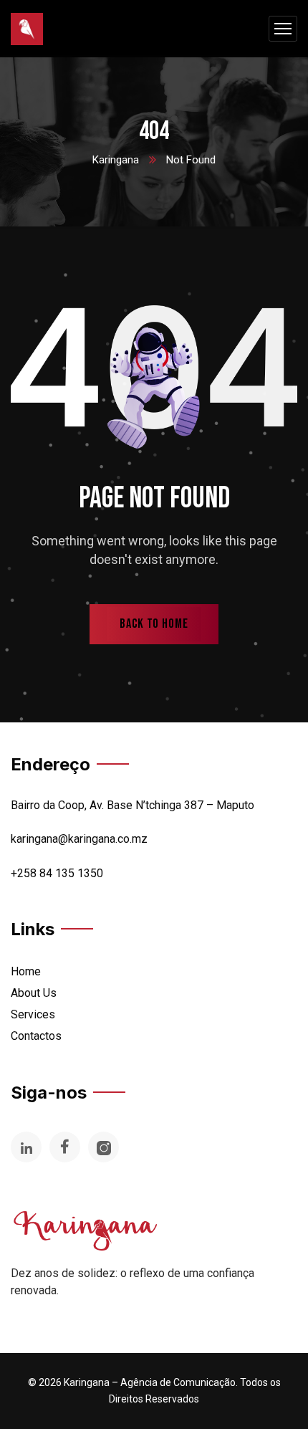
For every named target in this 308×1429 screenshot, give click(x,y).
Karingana (115, 159)
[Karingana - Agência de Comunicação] (27, 29)
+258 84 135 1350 (57, 873)
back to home (154, 623)
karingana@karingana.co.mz (79, 839)
